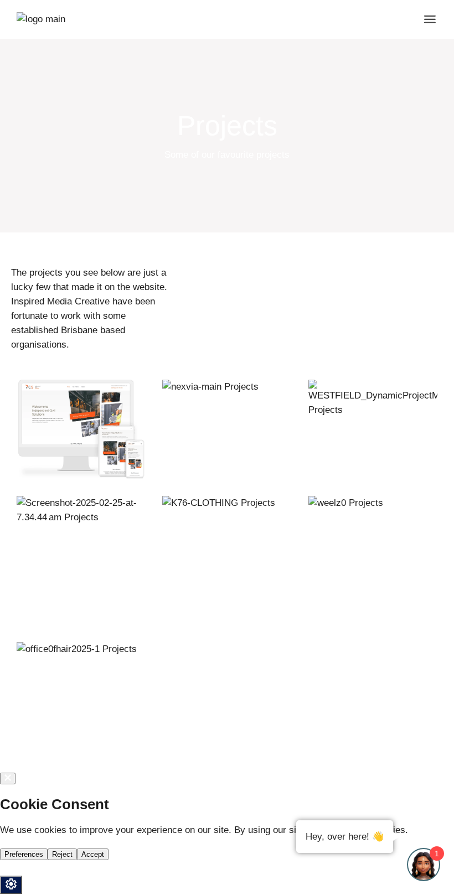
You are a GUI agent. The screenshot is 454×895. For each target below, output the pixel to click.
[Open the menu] (429, 19)
